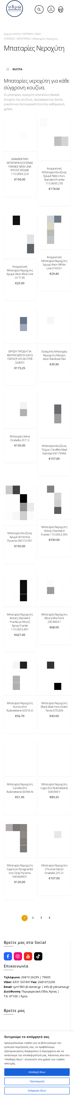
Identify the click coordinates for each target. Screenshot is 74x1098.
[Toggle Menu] (10, 21)
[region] (37, 1064)
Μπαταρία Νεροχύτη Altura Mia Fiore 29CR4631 (54, 618)
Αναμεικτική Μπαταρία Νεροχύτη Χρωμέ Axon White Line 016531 (54, 262)
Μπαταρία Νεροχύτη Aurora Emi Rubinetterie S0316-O (20, 707)
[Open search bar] (39, 9)
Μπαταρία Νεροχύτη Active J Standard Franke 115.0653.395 (54, 530)
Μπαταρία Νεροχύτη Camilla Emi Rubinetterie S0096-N (20, 788)
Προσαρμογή (37, 1081)
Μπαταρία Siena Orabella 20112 (20, 438)
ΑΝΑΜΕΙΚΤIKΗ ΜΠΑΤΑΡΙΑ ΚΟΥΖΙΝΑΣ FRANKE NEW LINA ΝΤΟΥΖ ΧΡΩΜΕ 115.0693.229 (20, 166)
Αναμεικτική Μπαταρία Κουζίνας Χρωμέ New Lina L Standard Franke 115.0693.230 (54, 176)
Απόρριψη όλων (37, 1090)
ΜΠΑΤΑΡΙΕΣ (23, 38)
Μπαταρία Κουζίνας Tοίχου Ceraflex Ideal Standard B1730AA (54, 449)
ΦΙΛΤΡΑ (17, 69)
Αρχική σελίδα (12, 34)
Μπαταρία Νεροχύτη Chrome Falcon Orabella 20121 (54, 869)
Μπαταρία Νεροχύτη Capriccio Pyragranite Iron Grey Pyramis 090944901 (20, 871)
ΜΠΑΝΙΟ (28, 34)
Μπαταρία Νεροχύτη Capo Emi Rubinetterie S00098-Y (54, 788)
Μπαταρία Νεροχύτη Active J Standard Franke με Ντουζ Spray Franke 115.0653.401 (20, 622)
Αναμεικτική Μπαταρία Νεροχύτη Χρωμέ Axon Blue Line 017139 (20, 272)
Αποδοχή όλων (37, 1072)
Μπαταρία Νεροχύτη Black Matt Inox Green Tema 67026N (54, 707)
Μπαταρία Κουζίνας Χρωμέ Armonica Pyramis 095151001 (19, 537)
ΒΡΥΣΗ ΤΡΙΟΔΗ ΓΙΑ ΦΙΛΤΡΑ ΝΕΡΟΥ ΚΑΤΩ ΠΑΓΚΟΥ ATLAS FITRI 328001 (20, 357)
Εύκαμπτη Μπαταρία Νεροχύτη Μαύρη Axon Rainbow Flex (54, 355)
